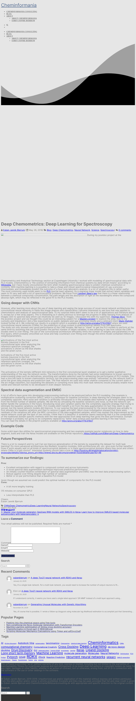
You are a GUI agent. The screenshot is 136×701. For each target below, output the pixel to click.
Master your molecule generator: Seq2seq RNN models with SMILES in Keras (41, 512)
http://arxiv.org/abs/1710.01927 (95, 323)
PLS (48, 291)
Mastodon (6, 674)
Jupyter (72, 650)
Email (4, 547)
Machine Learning (49, 653)
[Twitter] (5, 510)
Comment (6, 542)
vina (35, 660)
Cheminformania (19, 5)
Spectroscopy (107, 230)
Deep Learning (37, 505)
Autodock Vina (26, 643)
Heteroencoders (44, 650)
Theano (14, 660)
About (9, 16)
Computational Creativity (45, 647)
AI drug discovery (11, 643)
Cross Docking (68, 646)
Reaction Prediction (55, 657)
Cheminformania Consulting (21, 12)
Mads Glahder (126, 321)
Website (5, 550)
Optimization (124, 654)
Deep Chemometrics (63, 230)
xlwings (41, 660)
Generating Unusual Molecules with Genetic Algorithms (58, 604)
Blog (9, 14)
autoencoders (40, 643)
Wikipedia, (6, 285)
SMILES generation (123, 657)
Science (95, 230)
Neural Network (82, 230)
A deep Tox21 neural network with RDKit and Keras (56, 577)
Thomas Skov (118, 316)
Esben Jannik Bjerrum (23, 21)
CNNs (7, 505)
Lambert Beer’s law (87, 293)
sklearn (111, 657)
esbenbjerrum (20, 577)
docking (5, 650)
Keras (80, 650)
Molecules (93, 653)
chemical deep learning (79, 643)
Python (3, 657)
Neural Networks (53, 505)
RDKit (32, 657)
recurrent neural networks (85, 657)
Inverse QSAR (55, 650)
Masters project (87, 319)
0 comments (125, 230)
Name (4, 545)
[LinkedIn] (9, 510)
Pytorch (12, 656)
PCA (131, 654)
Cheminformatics (103, 642)
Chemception (65, 643)
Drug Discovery (21, 650)
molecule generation (75, 653)
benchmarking (52, 643)
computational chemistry (16, 647)
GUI (35, 650)
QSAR (22, 657)
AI (2, 643)
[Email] (13, 510)
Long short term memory (18, 653)
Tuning (30, 660)
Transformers (22, 660)
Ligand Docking (97, 650)
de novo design (116, 647)
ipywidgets (65, 650)
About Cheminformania (24, 18)
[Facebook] (2, 510)
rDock (41, 657)
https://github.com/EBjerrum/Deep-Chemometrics (108, 433)
